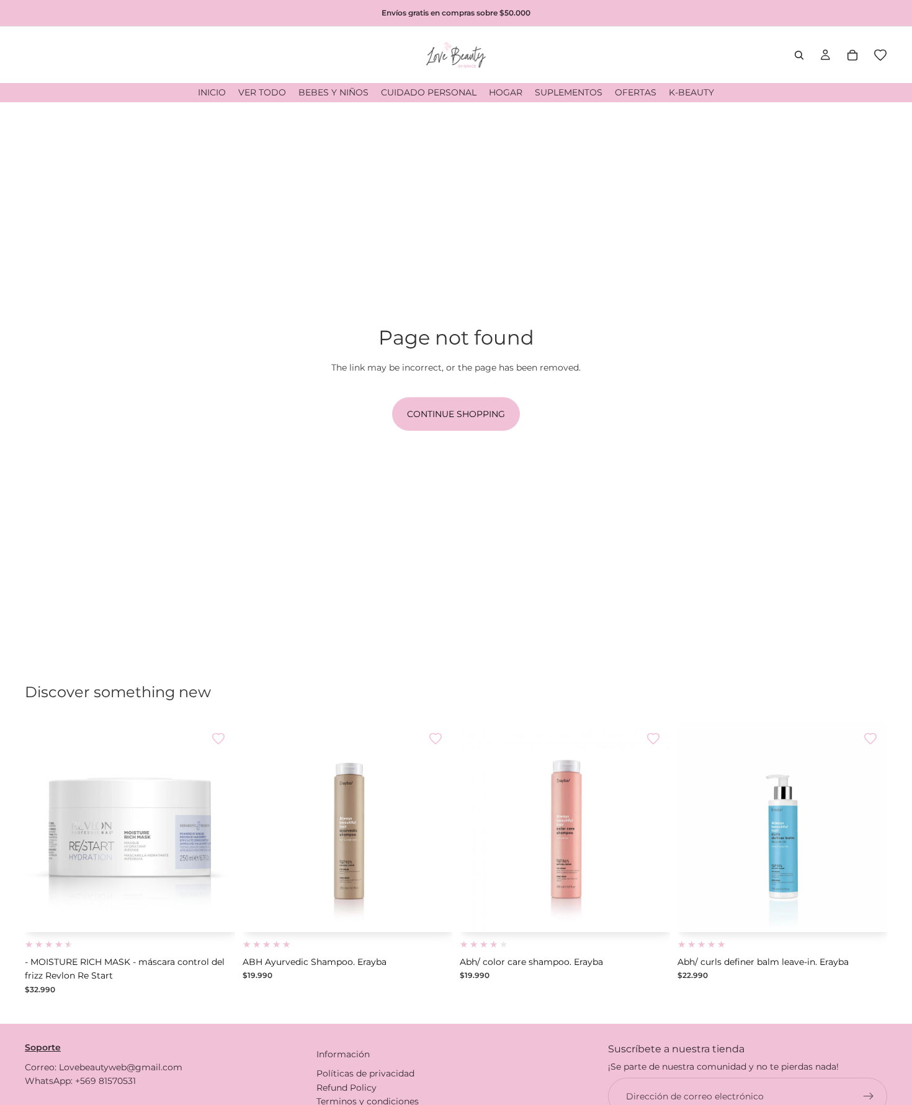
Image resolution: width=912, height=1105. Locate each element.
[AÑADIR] (216, 913)
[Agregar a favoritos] (218, 738)
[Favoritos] (880, 55)
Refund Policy (346, 1087)
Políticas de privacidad (365, 1073)
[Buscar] (799, 55)
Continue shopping (456, 414)
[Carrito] (852, 55)
